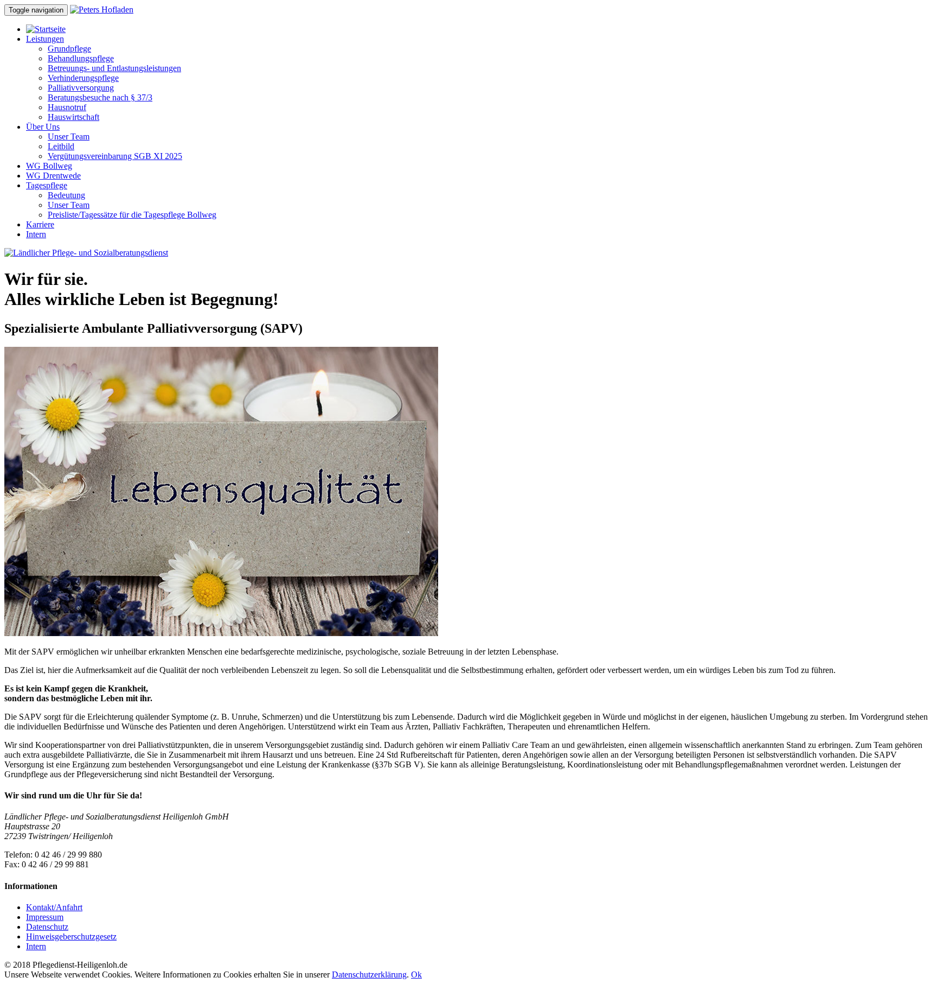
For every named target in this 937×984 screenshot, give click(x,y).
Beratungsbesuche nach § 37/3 (100, 97)
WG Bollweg (49, 165)
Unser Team (68, 136)
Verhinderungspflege (83, 77)
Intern (36, 234)
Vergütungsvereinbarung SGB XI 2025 (115, 156)
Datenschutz (47, 926)
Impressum (44, 917)
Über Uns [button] (43, 126)
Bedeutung (66, 195)
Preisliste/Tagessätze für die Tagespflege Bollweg (132, 214)
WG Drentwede (53, 175)
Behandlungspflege (81, 58)
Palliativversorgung (81, 87)
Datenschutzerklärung (369, 974)
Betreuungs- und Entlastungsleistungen (114, 68)
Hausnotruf (67, 107)
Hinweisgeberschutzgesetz (71, 936)
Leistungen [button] (45, 38)
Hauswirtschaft (73, 117)
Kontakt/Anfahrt (54, 907)
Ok (416, 974)
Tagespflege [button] (46, 185)
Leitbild (61, 146)
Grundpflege (69, 48)
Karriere (40, 224)
